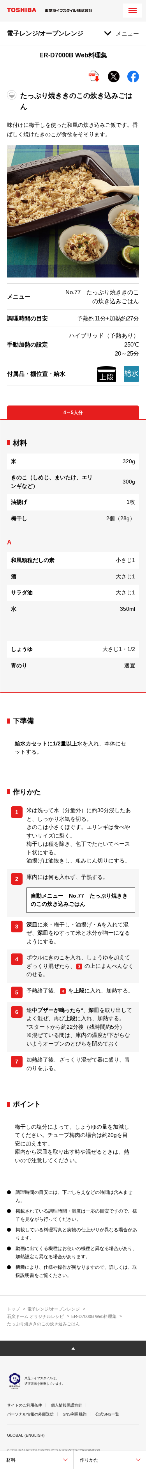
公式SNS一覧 (107, 1414)
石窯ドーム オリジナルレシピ (35, 1316)
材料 (11, 1460)
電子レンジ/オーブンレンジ (53, 1309)
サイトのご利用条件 (24, 1405)
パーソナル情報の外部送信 (30, 1414)
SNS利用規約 (74, 1414)
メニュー (127, 33)
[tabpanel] (73, 556)
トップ (13, 1309)
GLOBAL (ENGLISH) (25, 1435)
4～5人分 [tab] (73, 412)
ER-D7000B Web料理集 (93, 1316)
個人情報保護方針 (66, 1405)
